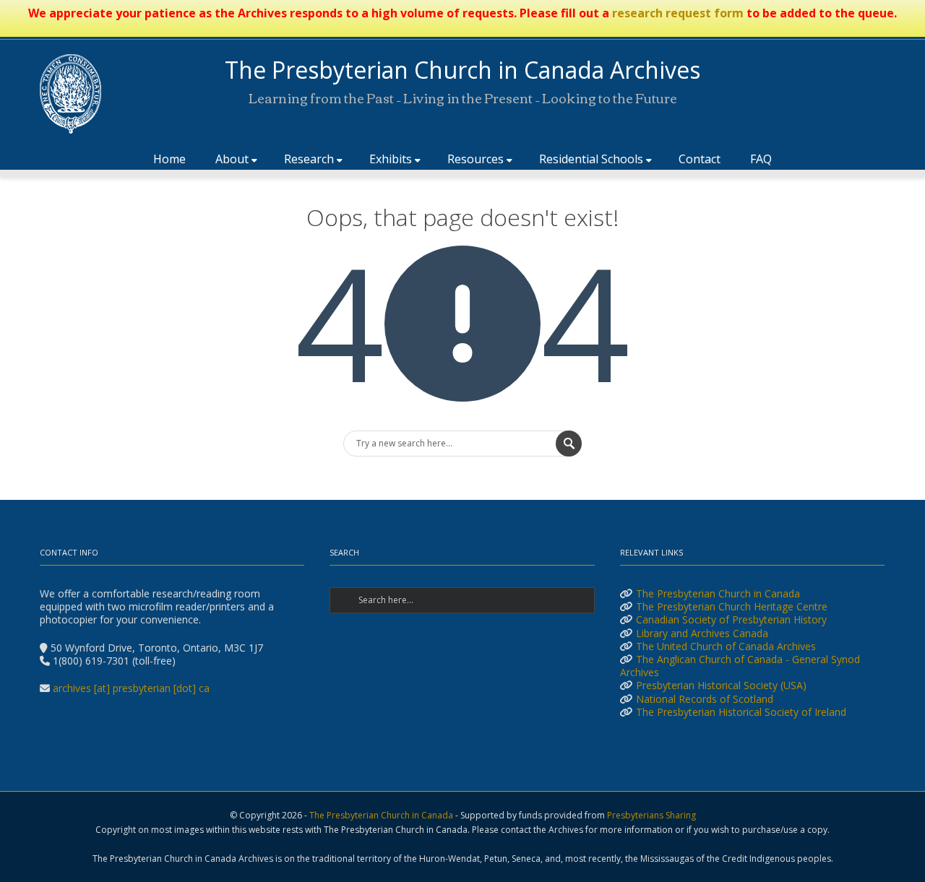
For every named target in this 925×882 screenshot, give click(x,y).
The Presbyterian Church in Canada (718, 593)
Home (169, 159)
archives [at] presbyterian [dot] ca (131, 688)
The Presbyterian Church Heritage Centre (731, 606)
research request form (678, 13)
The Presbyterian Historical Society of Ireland (741, 712)
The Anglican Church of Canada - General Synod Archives (740, 665)
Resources (475, 159)
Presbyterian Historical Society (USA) (721, 685)
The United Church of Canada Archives (726, 646)
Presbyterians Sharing (651, 815)
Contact (699, 159)
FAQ (761, 159)
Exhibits (390, 159)
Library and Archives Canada (702, 633)
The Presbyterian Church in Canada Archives (462, 69)
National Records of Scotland (704, 699)
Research (309, 159)
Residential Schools (591, 159)
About (232, 159)
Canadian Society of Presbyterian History (731, 619)
